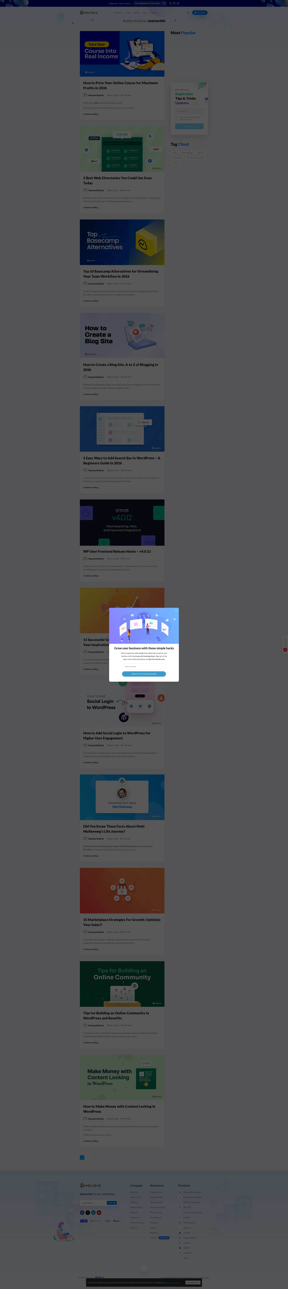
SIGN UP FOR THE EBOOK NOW (144, 674)
